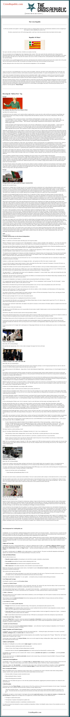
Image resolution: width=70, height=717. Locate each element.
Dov (42, 76)
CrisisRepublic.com (13, 4)
